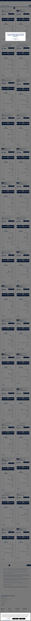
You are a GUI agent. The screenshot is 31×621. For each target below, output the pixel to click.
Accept (22, 618)
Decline (15, 618)
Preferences (8, 618)
